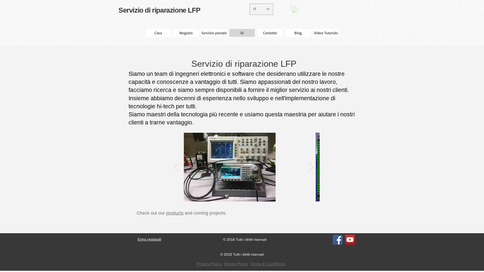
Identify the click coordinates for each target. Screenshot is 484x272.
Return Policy (236, 264)
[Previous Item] (176, 167)
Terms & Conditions (267, 264)
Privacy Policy (209, 264)
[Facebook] (338, 240)
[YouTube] (350, 240)
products (175, 213)
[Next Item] (311, 167)
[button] (294, 9)
